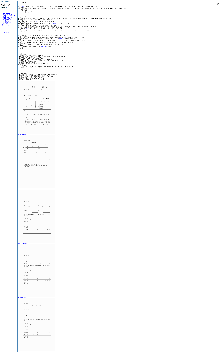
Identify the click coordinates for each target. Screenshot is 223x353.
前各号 (22, 16)
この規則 (23, 6)
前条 (46, 46)
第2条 (42, 46)
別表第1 (37, 21)
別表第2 (54, 23)
